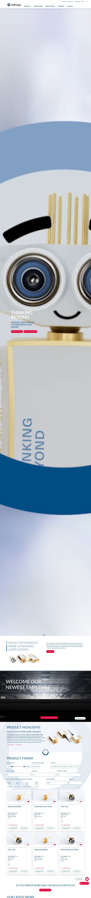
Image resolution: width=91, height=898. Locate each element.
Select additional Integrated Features (19, 779)
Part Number (50, 779)
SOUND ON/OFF (80, 718)
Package (34, 771)
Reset (78, 787)
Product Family (62, 771)
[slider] (12, 766)
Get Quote (24, 828)
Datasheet (12, 828)
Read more (14, 825)
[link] (45, 321)
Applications (38, 6)
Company (61, 6)
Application (10, 771)
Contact (70, 6)
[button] (2, 258)
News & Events (50, 6)
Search (71, 779)
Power (53, 763)
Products (27, 6)
